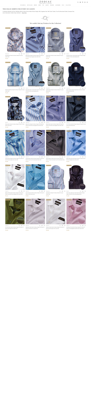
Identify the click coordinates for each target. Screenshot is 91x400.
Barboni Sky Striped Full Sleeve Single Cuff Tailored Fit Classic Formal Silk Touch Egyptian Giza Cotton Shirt (35, 125)
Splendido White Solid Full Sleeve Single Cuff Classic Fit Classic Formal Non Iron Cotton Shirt (35, 228)
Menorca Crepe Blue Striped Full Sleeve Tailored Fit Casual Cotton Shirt (15, 90)
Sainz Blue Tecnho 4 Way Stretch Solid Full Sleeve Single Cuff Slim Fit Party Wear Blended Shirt (75, 56)
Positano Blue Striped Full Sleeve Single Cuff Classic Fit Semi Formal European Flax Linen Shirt (14, 159)
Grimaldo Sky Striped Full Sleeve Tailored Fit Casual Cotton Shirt (54, 193)
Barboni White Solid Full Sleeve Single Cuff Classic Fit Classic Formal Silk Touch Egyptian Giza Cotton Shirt (14, 193)
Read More (24, 13)
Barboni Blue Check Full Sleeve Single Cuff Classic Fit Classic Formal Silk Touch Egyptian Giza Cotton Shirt (55, 125)
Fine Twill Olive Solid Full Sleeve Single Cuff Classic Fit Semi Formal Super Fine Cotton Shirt (14, 228)
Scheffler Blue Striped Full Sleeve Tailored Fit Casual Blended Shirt (54, 90)
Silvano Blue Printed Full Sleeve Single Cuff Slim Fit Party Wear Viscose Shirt (14, 125)
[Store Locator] (80, 2)
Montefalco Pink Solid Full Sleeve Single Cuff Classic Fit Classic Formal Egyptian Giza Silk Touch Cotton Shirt (75, 228)
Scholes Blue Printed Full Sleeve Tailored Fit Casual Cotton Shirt (54, 56)
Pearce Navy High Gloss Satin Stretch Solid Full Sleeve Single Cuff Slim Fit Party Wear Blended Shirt (75, 193)
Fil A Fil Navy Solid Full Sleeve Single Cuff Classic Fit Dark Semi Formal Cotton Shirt (76, 125)
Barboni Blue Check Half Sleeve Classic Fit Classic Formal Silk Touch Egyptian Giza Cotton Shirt (75, 159)
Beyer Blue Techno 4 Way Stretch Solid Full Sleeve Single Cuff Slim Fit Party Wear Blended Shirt (35, 90)
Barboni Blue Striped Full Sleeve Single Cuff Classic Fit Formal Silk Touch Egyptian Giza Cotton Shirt (35, 56)
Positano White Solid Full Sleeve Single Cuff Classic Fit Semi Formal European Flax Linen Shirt (55, 228)
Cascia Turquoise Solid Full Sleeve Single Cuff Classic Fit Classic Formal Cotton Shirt (35, 193)
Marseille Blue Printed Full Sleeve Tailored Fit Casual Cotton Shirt (14, 56)
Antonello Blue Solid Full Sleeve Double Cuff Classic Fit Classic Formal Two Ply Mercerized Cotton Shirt (35, 159)
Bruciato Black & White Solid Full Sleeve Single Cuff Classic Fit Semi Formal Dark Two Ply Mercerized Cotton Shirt (55, 159)
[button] (78, 2)
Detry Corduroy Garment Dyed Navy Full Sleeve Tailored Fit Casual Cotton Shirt (75, 90)
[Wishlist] (82, 2)
